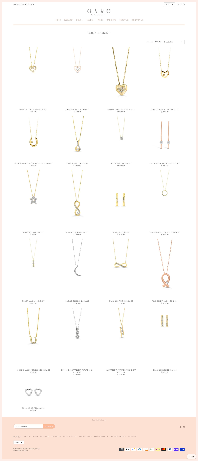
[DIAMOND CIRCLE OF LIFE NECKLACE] (165, 190)
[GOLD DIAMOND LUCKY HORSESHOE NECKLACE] (33, 133)
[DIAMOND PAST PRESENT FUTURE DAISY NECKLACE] (77, 327)
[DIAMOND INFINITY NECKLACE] (77, 199)
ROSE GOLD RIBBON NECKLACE (164, 301)
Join (22, 4)
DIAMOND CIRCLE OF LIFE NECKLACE (165, 232)
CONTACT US (56, 436)
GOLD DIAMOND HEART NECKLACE (165, 109)
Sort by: (158, 42)
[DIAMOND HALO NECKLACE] (121, 136)
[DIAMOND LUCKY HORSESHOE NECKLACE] (33, 337)
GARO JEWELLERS (33, 448)
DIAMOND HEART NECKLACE (77, 109)
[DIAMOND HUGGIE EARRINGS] (165, 321)
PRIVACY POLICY (69, 436)
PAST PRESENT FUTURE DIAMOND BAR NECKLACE (120, 371)
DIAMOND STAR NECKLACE (33, 232)
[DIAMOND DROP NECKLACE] (77, 138)
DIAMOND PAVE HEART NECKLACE (121, 109)
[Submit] (26, 4)
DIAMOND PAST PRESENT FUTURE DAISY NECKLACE (77, 371)
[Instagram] (184, 427)
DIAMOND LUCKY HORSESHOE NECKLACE (33, 370)
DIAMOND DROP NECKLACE (77, 163)
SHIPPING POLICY (101, 436)
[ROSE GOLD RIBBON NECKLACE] (165, 268)
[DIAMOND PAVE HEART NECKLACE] (121, 77)
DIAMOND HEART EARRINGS (33, 408)
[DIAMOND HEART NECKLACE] (77, 67)
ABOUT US (44, 436)
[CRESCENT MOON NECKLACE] (77, 261)
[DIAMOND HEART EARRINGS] (33, 392)
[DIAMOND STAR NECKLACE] (33, 199)
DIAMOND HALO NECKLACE (121, 163)
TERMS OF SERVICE (118, 436)
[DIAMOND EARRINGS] (121, 199)
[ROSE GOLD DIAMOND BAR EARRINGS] (165, 136)
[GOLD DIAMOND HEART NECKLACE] (165, 64)
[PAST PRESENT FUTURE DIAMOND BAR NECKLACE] (121, 328)
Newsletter (132, 436)
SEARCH (27, 436)
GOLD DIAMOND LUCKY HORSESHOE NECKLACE (33, 163)
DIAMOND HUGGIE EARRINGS (164, 370)
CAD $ (167, 4)
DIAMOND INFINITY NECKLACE (77, 232)
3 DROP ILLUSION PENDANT (33, 301)
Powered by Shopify (20, 450)
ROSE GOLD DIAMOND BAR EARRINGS (164, 163)
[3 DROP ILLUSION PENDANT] (33, 258)
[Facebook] (180, 427)
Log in (16, 4)
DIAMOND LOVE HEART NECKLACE (33, 109)
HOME (35, 436)
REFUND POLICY (85, 436)
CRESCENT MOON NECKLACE (77, 301)
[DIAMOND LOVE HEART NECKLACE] (33, 67)
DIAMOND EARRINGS (121, 232)
